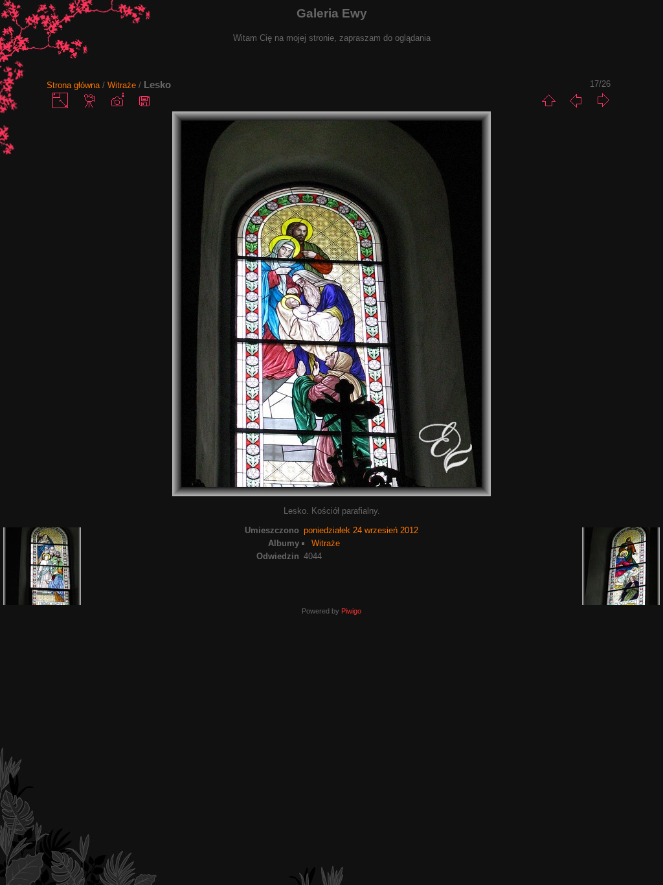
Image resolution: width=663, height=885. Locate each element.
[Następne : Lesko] (602, 100)
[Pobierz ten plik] (144, 100)
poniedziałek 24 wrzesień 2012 (361, 530)
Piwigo (351, 611)
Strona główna (73, 85)
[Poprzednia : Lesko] (575, 100)
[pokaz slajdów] (90, 100)
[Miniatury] (548, 100)
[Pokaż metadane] (117, 100)
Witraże (121, 85)
